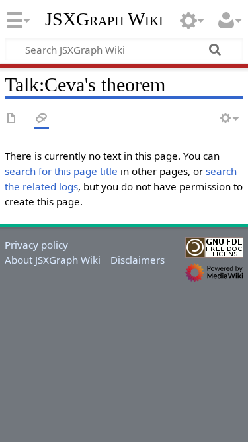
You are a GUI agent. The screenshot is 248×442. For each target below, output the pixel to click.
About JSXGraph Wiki (53, 259)
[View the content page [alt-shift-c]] (12, 119)
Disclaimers (137, 259)
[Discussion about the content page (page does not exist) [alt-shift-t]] (41, 119)
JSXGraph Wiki (104, 19)
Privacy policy (36, 244)
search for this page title (61, 171)
